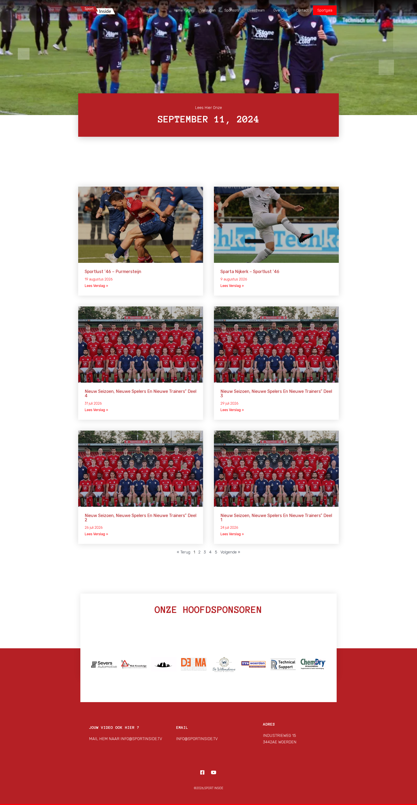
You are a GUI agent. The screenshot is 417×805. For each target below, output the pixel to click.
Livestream (256, 10)
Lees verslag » (96, 286)
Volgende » (230, 552)
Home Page (183, 10)
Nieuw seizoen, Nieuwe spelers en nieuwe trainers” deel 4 (140, 393)
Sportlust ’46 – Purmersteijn (113, 271)
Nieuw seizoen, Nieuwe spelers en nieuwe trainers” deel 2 (140, 517)
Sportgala (324, 10)
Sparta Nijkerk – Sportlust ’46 (249, 271)
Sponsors (231, 10)
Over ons (280, 10)
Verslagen (208, 10)
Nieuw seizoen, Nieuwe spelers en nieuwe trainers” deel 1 (276, 517)
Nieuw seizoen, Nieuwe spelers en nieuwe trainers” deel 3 (276, 393)
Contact (302, 10)
